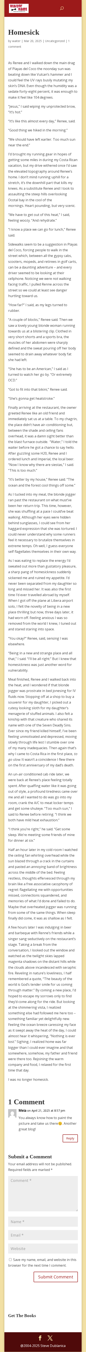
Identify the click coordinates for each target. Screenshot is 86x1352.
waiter (16, 41)
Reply (70, 1138)
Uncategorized (55, 41)
